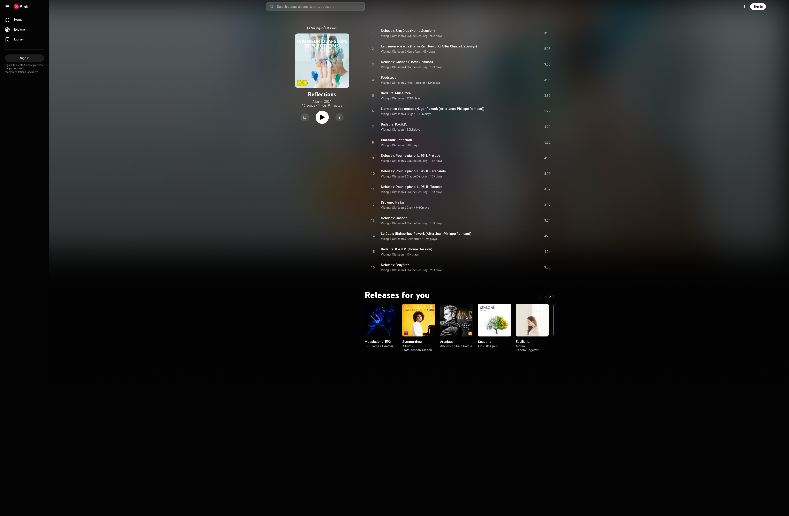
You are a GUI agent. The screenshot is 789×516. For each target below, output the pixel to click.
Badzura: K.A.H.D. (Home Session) (406, 249)
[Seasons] (494, 320)
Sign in (758, 6)
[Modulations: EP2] (381, 320)
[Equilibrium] (532, 320)
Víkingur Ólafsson (324, 28)
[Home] (21, 6)
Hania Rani (414, 51)
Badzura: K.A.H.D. (394, 124)
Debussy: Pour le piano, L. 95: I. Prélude (410, 156)
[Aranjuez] (456, 320)
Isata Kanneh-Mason (417, 350)
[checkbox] (547, 33)
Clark (410, 207)
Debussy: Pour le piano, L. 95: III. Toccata (412, 187)
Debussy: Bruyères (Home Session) (408, 31)
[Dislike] (524, 33)
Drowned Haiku (392, 202)
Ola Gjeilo (491, 346)
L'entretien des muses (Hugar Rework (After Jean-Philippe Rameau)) (432, 109)
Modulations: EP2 (378, 342)
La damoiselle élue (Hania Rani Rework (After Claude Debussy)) (429, 46)
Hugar (411, 114)
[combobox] (321, 6)
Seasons (484, 342)
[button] (305, 117)
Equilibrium (524, 342)
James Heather (382, 346)
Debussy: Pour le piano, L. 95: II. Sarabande (413, 171)
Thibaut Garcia (462, 346)
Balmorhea (414, 239)
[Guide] (7, 6)
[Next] (550, 296)
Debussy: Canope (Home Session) (407, 62)
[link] (25, 20)
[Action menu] (339, 117)
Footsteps (388, 77)
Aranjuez (446, 342)
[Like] (516, 33)
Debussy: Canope (394, 218)
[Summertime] (418, 320)
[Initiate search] (271, 6)
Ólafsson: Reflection (396, 140)
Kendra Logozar (527, 350)
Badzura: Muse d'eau (397, 93)
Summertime (412, 342)
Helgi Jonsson (416, 82)
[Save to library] (304, 117)
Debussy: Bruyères (395, 265)
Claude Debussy (417, 36)
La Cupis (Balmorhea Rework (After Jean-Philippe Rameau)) (426, 234)
